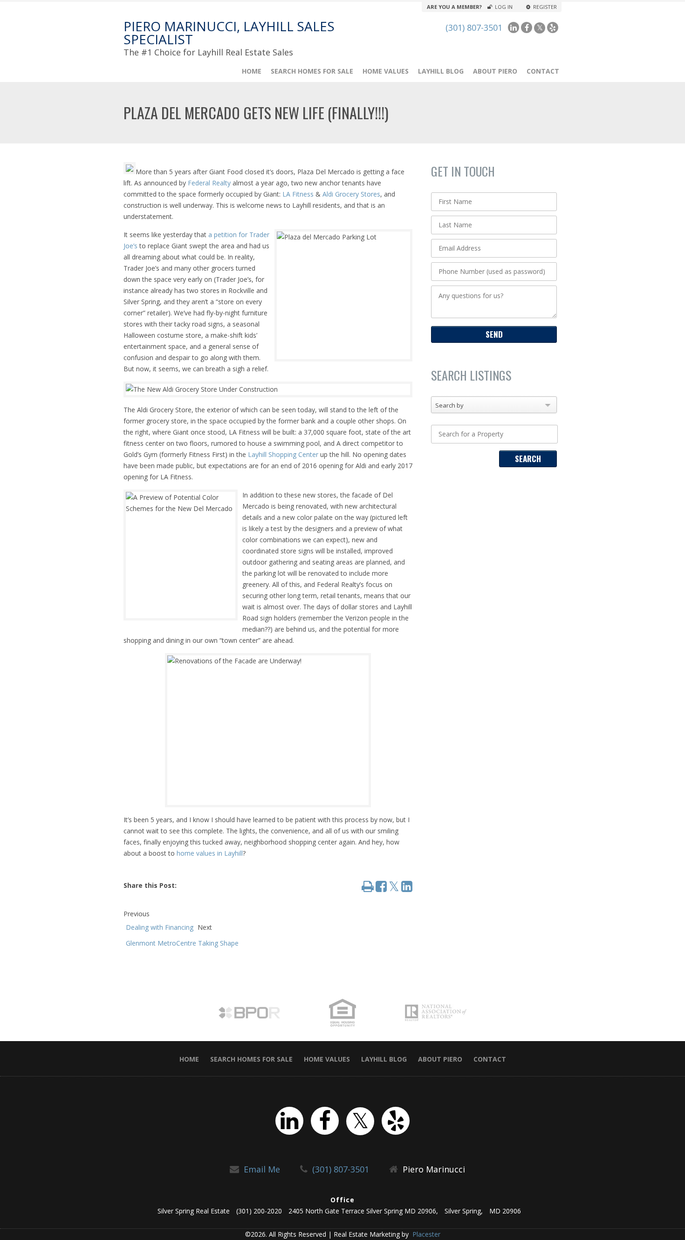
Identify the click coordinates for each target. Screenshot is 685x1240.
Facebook (526, 27)
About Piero (495, 71)
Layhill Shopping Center (283, 454)
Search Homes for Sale (312, 71)
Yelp (552, 27)
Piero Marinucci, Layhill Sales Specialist (229, 33)
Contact (543, 71)
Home (251, 71)
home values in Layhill (210, 853)
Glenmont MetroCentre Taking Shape (182, 943)
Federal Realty (209, 182)
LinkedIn (513, 27)
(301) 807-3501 (473, 27)
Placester (425, 1234)
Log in (504, 7)
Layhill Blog (441, 71)
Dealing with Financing (159, 927)
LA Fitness (298, 194)
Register (544, 7)
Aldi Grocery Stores (351, 194)
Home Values (386, 71)
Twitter (539, 28)
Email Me (262, 1169)
